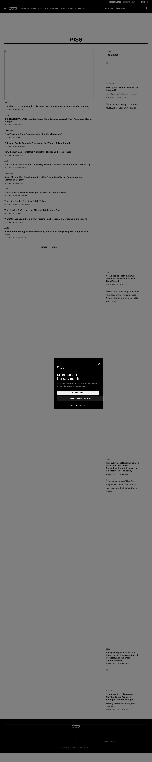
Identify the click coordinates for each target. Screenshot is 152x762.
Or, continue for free (78, 405)
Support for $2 (78, 393)
